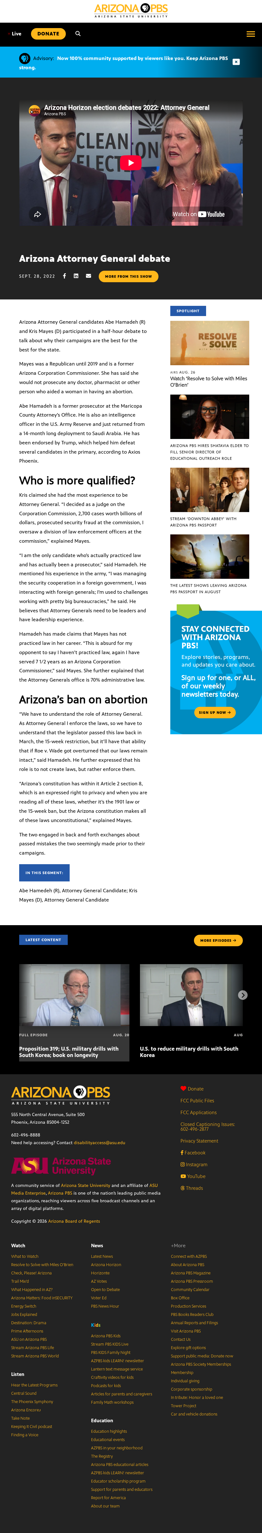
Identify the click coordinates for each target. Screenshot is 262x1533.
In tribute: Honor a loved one (197, 1397)
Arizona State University (85, 1185)
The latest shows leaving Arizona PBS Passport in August (208, 588)
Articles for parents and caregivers (121, 1394)
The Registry (102, 1456)
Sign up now (213, 712)
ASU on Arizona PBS (29, 1339)
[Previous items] (19, 995)
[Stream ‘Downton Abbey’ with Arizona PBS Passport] (209, 471)
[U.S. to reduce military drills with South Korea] (195, 967)
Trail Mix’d (20, 1281)
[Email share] (91, 276)
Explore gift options (188, 1347)
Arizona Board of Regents (74, 1221)
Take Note (20, 1418)
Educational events (108, 1439)
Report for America (108, 1497)
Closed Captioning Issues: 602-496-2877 (208, 1126)
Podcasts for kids (106, 1385)
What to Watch (24, 1256)
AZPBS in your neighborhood (117, 1448)
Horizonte (100, 1273)
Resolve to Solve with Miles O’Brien (42, 1264)
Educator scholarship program (118, 1481)
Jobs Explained (24, 1314)
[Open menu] (251, 34)
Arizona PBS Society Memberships (201, 1364)
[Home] (131, 10)
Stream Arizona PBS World (35, 1356)
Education (102, 1420)
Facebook (194, 1153)
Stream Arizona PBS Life (32, 1347)
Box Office (180, 1298)
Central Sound (23, 1393)
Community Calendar (190, 1289)
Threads (194, 1188)
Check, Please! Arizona (31, 1273)
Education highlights (109, 1431)
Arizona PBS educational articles (119, 1464)
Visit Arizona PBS (186, 1331)
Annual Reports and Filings (194, 1322)
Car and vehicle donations (194, 1414)
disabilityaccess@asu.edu (99, 1142)
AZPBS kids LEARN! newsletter (117, 1360)
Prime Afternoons (27, 1331)
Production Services (188, 1306)
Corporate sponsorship (191, 1389)
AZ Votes (99, 1281)
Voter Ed (98, 1298)
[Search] (78, 34)
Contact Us (180, 1339)
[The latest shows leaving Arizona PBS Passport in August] (209, 538)
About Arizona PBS (187, 1264)
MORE (216, 940)
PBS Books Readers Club (192, 1314)
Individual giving (185, 1381)
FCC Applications (199, 1112)
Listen (17, 1374)
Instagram (196, 1164)
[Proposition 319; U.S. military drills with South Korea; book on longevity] (74, 967)
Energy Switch (23, 1306)
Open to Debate (105, 1289)
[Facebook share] (68, 276)
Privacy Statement (199, 1141)
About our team (105, 1506)
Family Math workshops (112, 1402)
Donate (196, 1089)
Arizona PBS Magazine (191, 1273)
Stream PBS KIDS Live (109, 1344)
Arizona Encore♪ (26, 1410)
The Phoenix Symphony (32, 1401)
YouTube (195, 1176)
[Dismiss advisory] (236, 62)
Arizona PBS (60, 1193)
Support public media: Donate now (202, 1356)
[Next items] (243, 995)
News (97, 1245)
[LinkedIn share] (79, 276)
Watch (18, 1245)
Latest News (102, 1256)
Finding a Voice (24, 1435)
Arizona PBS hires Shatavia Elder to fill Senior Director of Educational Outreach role (209, 452)
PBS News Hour (105, 1306)
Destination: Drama (28, 1322)
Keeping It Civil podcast (31, 1426)
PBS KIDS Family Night (110, 1352)
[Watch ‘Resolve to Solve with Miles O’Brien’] (209, 324)
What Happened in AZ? (32, 1289)
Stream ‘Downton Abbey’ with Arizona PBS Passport (203, 522)
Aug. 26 (183, 372)
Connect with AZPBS (189, 1256)
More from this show (128, 276)
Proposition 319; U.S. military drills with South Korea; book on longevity (69, 1052)
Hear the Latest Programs (34, 1385)
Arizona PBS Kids (105, 1336)
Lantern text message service (117, 1369)
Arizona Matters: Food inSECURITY (42, 1298)
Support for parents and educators (121, 1489)
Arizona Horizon (106, 1264)
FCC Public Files (197, 1101)
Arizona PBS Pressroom (192, 1281)
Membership (182, 1372)
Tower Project (183, 1405)
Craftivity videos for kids (112, 1377)
